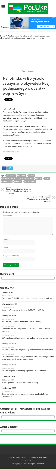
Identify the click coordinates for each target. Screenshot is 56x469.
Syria (47, 178)
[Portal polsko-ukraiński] (28, 8)
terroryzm (7, 181)
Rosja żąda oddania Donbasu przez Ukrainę (20, 382)
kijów (31, 175)
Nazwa (5, 239)
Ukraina (18, 181)
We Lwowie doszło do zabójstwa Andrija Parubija (22, 322)
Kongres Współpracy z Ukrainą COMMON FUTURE (23, 310)
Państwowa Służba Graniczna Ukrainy (17, 178)
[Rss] (26, 460)
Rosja (38, 178)
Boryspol (11, 175)
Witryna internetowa (11, 255)
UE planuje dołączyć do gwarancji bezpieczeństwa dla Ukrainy (27, 350)
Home (2, 36)
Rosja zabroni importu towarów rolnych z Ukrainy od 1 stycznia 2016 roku (18, 190)
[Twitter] (30, 460)
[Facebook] (28, 460)
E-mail (5, 247)
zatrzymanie (30, 181)
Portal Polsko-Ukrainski (38, 457)
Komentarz (7, 216)
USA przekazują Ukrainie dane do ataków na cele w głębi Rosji (27, 338)
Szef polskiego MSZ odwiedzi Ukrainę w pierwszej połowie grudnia (38, 198)
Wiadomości (13, 36)
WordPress (22, 457)
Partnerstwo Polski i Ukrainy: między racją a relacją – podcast (27, 298)
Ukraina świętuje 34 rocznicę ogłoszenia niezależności (24, 371)
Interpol (22, 175)
